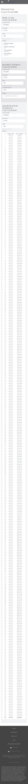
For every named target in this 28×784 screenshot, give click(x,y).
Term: (3, 33)
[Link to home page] (14, 2)
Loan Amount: (6, 22)
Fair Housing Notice (16, 757)
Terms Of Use (7, 755)
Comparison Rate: (6, 87)
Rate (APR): (5, 28)
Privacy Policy (18, 755)
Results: (4, 40)
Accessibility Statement (12, 756)
